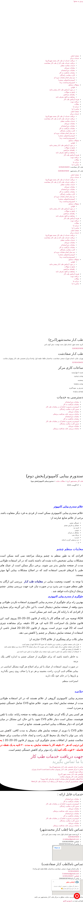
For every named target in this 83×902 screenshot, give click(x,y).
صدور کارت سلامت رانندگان (69, 409)
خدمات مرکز (74, 58)
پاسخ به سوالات (69, 92)
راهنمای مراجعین (69, 94)
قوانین (73, 87)
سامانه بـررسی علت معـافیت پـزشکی (66, 414)
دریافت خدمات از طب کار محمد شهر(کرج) (60, 61)
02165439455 (77, 362)
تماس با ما (75, 109)
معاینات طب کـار (33, 581)
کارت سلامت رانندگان (67, 75)
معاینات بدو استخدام (68, 70)
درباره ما (76, 107)
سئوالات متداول (73, 85)
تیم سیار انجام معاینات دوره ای (64, 78)
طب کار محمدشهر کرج (75, 481)
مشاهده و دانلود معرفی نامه (65, 97)
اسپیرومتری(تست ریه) (67, 82)
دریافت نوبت (74, 102)
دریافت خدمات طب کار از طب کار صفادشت (59, 63)
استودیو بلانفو (67, 901)
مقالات (76, 104)
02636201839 (63, 171)
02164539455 (64, 167)
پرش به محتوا (78, 1)
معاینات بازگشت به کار (67, 73)
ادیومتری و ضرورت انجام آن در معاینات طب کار (62, 407)
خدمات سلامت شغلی (67, 65)
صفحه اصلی (75, 56)
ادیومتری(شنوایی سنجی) (66, 80)
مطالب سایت (60, 481)
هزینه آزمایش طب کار (71, 99)
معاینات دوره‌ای (69, 68)
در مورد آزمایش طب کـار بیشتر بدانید (62, 90)
